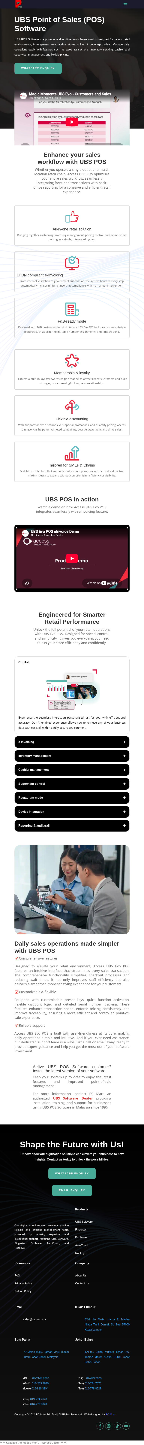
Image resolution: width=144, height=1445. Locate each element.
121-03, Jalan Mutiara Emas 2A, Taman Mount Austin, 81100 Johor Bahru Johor (107, 1357)
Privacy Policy (23, 1283)
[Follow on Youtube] (126, 1426)
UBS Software (84, 1221)
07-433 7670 (93, 1378)
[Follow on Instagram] (108, 1426)
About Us (81, 1275)
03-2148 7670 (40, 1378)
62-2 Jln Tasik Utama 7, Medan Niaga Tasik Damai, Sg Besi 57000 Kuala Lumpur (107, 1324)
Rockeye (80, 1253)
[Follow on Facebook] (100, 1426)
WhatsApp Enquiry (38, 68)
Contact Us (82, 1283)
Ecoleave (81, 1237)
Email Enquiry (72, 1190)
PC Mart (110, 1414)
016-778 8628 (93, 1388)
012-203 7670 (40, 1383)
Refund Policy (23, 1291)
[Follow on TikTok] (117, 1426)
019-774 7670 (93, 1383)
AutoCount (81, 1245)
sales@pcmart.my (34, 1319)
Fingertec (81, 1229)
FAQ (17, 1275)
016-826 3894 (40, 1388)
